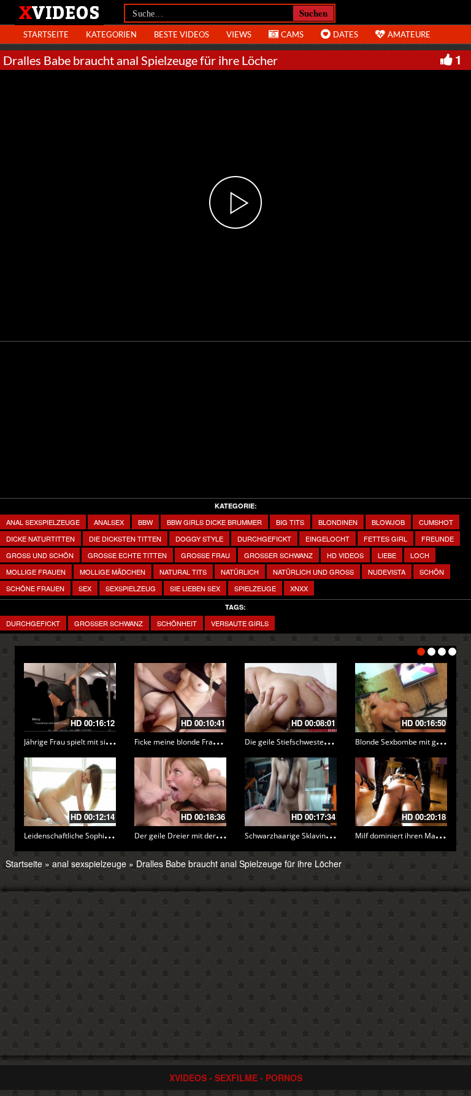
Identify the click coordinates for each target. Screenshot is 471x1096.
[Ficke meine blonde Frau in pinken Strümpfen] (180, 697)
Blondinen (338, 522)
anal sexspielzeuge (43, 522)
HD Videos (345, 555)
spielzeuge (255, 588)
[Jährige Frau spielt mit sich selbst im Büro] (70, 697)
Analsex (109, 522)
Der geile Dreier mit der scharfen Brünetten (209, 835)
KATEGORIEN (111, 34)
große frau (205, 555)
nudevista (386, 572)
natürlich (240, 572)
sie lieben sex (195, 588)
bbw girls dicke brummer (214, 522)
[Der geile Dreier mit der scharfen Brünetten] (180, 792)
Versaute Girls (240, 623)
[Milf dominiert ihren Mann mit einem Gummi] (401, 792)
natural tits (183, 572)
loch (419, 555)
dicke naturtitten (40, 538)
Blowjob (388, 522)
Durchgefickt (33, 623)
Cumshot (436, 522)
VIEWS (238, 34)
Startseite (24, 863)
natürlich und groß (313, 572)
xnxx (299, 588)
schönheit (177, 623)
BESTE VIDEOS (181, 34)
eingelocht (327, 538)
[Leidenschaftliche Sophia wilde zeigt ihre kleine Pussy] (70, 792)
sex (84, 588)
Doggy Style (199, 538)
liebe (387, 555)
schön (431, 572)
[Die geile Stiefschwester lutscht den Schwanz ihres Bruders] (291, 697)
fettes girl (385, 538)
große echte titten (127, 555)
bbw (145, 522)
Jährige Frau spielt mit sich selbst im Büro (94, 742)
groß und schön (40, 555)
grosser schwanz (278, 555)
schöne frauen (35, 588)
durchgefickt (264, 538)
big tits (290, 522)
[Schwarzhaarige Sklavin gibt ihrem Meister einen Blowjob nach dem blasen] (291, 792)
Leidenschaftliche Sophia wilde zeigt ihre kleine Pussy (114, 835)
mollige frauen (36, 572)
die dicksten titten (125, 538)
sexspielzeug (130, 588)
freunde (437, 538)
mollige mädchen (112, 572)
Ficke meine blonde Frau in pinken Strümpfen (211, 742)
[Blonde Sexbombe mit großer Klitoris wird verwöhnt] (401, 697)
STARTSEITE (46, 34)
